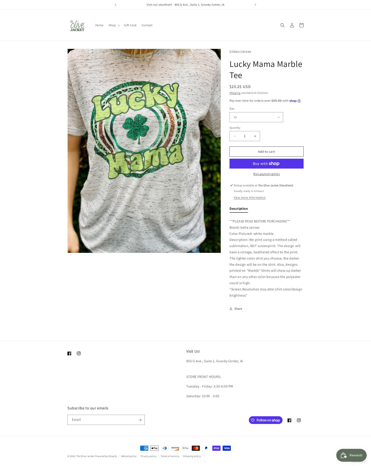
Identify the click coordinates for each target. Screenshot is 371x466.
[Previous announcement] (115, 4)
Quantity (235, 128)
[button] (114, 25)
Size (232, 108)
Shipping (235, 92)
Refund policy (129, 455)
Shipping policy (192, 455)
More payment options (266, 173)
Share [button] (238, 309)
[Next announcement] (255, 4)
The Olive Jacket (85, 456)
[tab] (239, 210)
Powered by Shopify (106, 456)
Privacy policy (149, 455)
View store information (250, 197)
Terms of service (170, 455)
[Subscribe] (139, 420)
